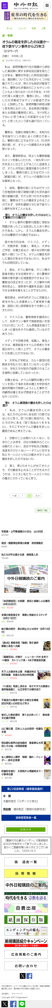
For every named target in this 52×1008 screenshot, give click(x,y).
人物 (43, 28)
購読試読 (4, 6)
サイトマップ (17, 993)
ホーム (9, 28)
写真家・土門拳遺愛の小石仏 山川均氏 (22, 531)
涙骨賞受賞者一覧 (26, 817)
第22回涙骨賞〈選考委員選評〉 (26, 789)
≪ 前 (14, 495)
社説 (34, 28)
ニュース (22, 28)
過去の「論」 (43, 510)
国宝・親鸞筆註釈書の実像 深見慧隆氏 (22, 543)
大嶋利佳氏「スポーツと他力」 (21, 801)
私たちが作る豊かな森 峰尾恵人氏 (19, 554)
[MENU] (47, 5)
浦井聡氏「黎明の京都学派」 (30, 809)
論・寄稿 (7, 35)
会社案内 (5, 993)
